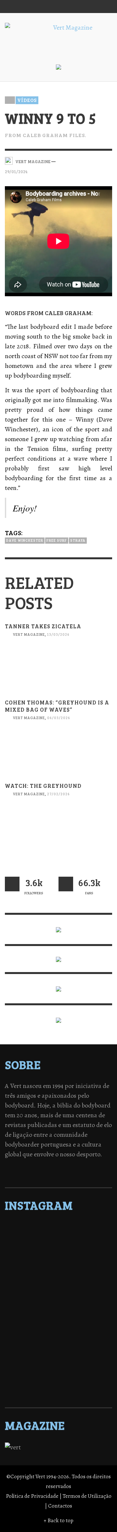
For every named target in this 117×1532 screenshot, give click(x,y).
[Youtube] (92, 6)
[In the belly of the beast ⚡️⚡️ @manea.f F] (58, 1312)
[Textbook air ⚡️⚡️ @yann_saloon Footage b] (58, 1253)
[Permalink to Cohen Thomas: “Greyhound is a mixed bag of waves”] (58, 754)
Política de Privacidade (32, 1496)
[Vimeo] (80, 6)
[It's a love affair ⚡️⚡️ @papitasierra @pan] (58, 1236)
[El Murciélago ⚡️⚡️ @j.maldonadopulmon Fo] (58, 1295)
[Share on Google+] (96, 160)
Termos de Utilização (87, 1496)
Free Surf (56, 540)
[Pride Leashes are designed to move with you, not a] (58, 1380)
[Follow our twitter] (12, 884)
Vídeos (27, 100)
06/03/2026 (58, 717)
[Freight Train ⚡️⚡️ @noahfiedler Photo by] (58, 1320)
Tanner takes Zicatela (43, 626)
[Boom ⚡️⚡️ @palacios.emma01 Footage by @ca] (58, 1270)
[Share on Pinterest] (107, 160)
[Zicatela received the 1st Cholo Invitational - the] (58, 1286)
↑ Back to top (58, 1520)
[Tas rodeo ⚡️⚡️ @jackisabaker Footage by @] (58, 1363)
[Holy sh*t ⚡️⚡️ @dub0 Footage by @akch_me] (58, 1227)
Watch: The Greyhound (43, 785)
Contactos (60, 1506)
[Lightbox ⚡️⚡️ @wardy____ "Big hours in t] (58, 1337)
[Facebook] (42, 6)
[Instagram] (55, 6)
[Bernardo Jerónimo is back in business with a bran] (58, 1261)
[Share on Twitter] (85, 160)
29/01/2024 (16, 171)
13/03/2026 (58, 634)
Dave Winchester (24, 540)
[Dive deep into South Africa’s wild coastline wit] (58, 1371)
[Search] (13, 6)
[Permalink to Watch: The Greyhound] (58, 831)
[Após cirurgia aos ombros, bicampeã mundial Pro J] (58, 1278)
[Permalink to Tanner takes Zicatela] (58, 671)
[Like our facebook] (65, 884)
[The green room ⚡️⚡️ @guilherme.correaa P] (58, 1303)
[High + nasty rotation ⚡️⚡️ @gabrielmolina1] (58, 1329)
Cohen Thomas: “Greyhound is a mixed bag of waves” (57, 706)
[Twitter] (67, 6)
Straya (77, 540)
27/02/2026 (58, 794)
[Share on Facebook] (74, 160)
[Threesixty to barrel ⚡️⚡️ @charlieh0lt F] (58, 1388)
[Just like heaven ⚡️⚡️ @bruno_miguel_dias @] (58, 1346)
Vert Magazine (29, 634)
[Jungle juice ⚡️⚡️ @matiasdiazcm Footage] (58, 1354)
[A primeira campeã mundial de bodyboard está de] (58, 1244)
